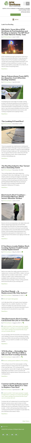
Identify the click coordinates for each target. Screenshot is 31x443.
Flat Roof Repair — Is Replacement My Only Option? (14, 292)
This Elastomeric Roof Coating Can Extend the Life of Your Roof (15, 319)
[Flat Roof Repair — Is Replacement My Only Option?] (9, 298)
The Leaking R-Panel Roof (12, 121)
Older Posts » (26, 421)
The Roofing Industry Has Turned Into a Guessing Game (15, 167)
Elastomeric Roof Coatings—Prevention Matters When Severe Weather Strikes (13, 196)
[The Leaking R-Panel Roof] (13, 135)
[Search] (28, 3)
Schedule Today (15, 14)
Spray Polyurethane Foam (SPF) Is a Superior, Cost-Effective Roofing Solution (15, 78)
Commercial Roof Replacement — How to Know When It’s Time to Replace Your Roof (14, 385)
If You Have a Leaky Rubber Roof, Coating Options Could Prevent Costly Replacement (15, 248)
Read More (4, 69)
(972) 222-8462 (25, 12)
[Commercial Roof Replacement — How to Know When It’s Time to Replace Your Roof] (15, 395)
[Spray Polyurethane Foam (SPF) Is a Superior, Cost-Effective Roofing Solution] (12, 91)
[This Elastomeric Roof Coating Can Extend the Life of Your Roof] (15, 328)
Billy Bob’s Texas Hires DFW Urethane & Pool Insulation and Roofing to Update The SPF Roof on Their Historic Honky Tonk (15, 32)
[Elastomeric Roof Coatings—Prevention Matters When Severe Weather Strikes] (13, 211)
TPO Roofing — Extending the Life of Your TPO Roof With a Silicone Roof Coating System (14, 353)
